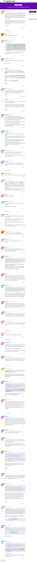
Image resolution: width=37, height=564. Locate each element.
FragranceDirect (17, 124)
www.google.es (12, 520)
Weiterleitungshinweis (13, 519)
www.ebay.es (9, 50)
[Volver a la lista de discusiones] (1, 1)
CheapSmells (12, 124)
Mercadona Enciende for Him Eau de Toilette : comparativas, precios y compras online (14, 375)
